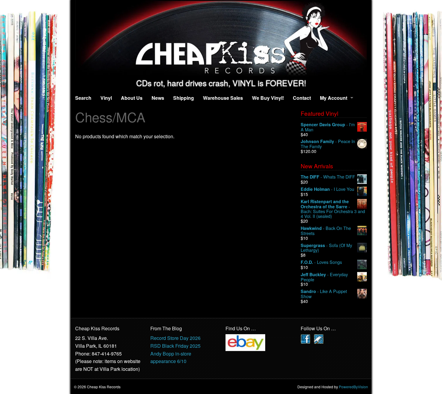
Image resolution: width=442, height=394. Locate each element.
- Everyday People (324, 277)
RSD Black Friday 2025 (175, 345)
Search (83, 97)
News (158, 97)
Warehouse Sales (223, 97)
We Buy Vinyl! (268, 97)
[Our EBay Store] (245, 342)
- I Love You (327, 189)
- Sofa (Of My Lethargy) (326, 248)
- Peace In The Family (328, 144)
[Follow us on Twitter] (319, 338)
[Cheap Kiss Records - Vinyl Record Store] (221, 39)
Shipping (183, 97)
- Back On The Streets (326, 231)
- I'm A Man (328, 127)
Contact (302, 97)
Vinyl (106, 97)
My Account (333, 97)
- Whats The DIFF (328, 176)
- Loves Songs (321, 262)
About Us (132, 97)
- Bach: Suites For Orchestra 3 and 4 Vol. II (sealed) (333, 208)
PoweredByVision (353, 386)
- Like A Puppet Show (324, 294)
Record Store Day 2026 (175, 337)
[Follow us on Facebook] (305, 338)
